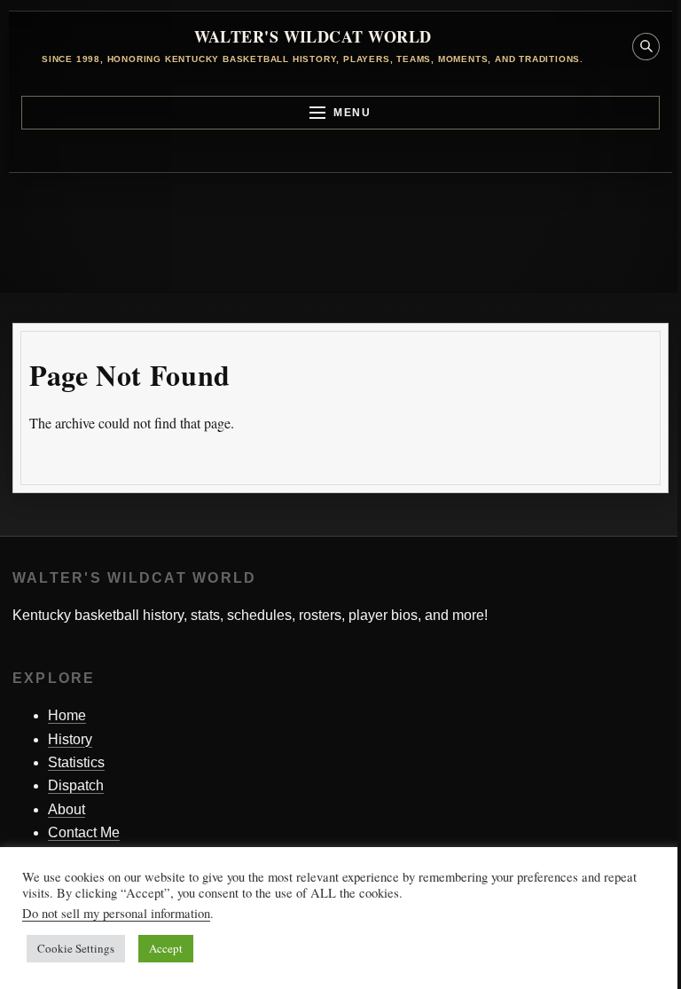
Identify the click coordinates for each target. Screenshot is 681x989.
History (70, 739)
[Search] (638, 462)
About (66, 809)
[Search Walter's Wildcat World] (646, 46)
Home (67, 715)
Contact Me (84, 832)
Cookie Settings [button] (75, 948)
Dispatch (76, 785)
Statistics (76, 762)
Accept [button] (166, 948)
